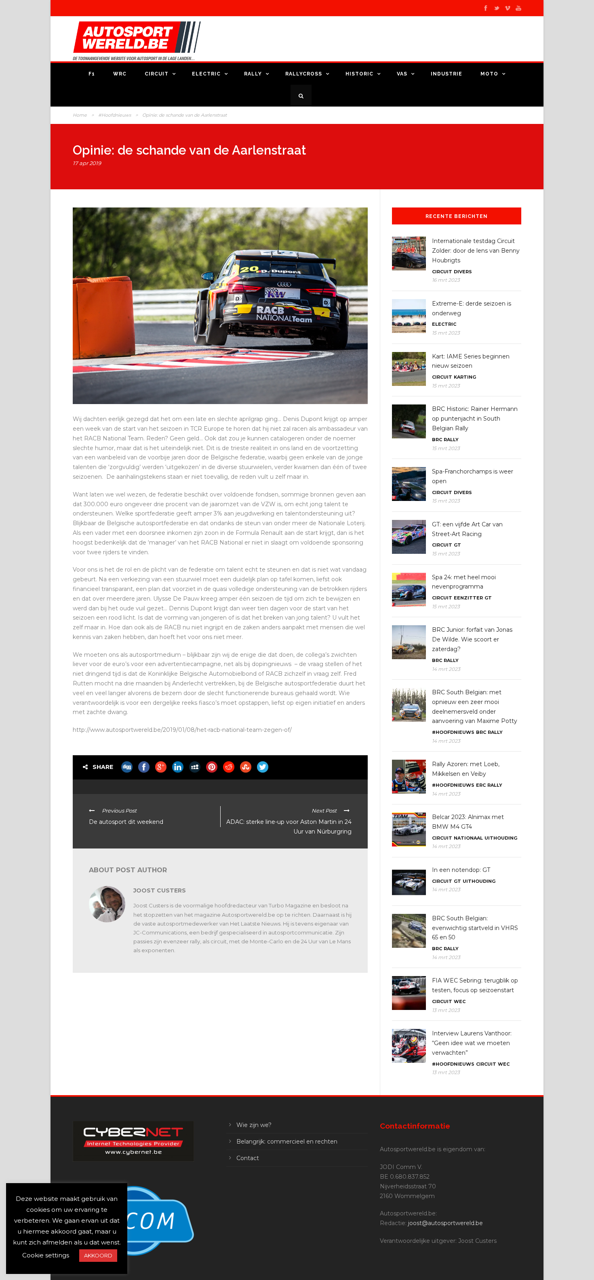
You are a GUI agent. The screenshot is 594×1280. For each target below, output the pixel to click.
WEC (460, 1001)
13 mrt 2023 (446, 1010)
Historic (359, 74)
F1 (91, 74)
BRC (437, 439)
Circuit (157, 74)
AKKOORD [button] (98, 1255)
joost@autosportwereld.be (445, 1223)
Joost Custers (159, 890)
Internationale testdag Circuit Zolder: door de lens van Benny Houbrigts (476, 250)
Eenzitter (468, 598)
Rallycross (303, 74)
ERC (481, 785)
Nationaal (468, 838)
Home (80, 115)
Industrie (446, 74)
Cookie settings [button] (45, 1255)
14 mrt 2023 (446, 669)
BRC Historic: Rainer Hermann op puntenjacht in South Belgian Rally (475, 418)
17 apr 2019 (87, 163)
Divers (463, 271)
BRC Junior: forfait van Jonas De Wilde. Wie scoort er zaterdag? (472, 639)
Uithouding (500, 838)
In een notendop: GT (461, 870)
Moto (489, 74)
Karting (465, 377)
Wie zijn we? (254, 1125)
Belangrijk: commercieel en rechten (286, 1141)
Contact (247, 1158)
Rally (253, 74)
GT (457, 545)
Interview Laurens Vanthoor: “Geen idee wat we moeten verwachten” (472, 1043)
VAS (402, 74)
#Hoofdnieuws (114, 115)
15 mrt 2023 (446, 333)
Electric (206, 74)
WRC (119, 74)
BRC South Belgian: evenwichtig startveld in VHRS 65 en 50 (475, 928)
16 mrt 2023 (446, 280)
